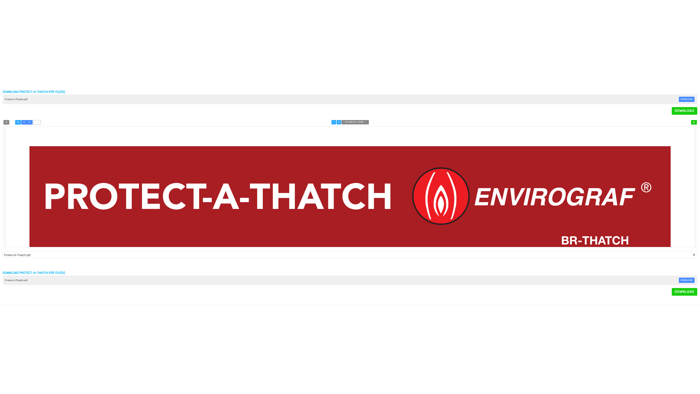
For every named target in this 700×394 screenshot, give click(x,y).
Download (687, 99)
